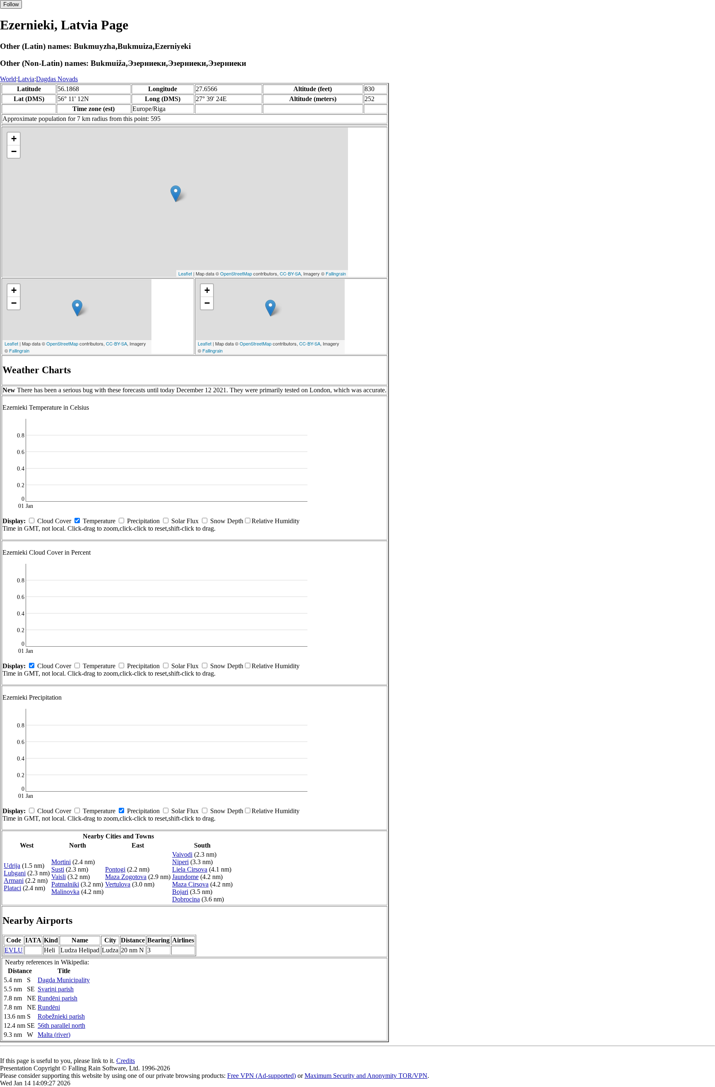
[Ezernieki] (175, 193)
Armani (14, 880)
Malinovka (65, 891)
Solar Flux (185, 520)
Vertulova (117, 884)
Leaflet (185, 273)
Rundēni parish (57, 998)
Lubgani (15, 873)
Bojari (180, 891)
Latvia (26, 78)
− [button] (14, 151)
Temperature (99, 520)
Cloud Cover (54, 520)
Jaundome (185, 876)
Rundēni (49, 1007)
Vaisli (58, 876)
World (8, 78)
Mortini (61, 861)
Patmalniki (65, 884)
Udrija (12, 865)
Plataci (12, 887)
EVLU (14, 950)
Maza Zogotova (125, 876)
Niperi (180, 861)
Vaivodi (182, 854)
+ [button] (14, 138)
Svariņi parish (56, 989)
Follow (11, 4)
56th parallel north (61, 1025)
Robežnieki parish (61, 1016)
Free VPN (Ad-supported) (261, 1075)
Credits (125, 1060)
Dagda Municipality (64, 979)
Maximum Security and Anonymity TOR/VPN (366, 1075)
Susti (57, 869)
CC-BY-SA (290, 273)
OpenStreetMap (236, 273)
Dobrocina (186, 899)
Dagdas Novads (57, 78)
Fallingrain (336, 273)
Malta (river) (54, 1034)
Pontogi (115, 869)
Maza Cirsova (190, 884)
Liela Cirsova (189, 869)
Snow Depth (226, 520)
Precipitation (143, 520)
